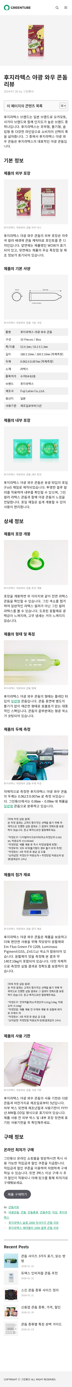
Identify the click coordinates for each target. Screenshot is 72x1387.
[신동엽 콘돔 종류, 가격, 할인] (11, 1312)
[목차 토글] (60, 105)
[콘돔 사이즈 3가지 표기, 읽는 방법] (11, 1261)
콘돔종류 (33, 1212)
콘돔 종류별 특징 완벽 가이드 (41, 1324)
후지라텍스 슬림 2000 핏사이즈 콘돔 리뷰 (33, 1223)
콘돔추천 (45, 1212)
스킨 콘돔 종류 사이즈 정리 (40, 1290)
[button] (57, 7)
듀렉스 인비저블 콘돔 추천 (39, 1273)
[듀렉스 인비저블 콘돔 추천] (11, 1278)
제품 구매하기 (17, 1194)
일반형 (15, 701)
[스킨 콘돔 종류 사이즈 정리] (11, 1295)
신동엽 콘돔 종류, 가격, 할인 (41, 1307)
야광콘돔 (13, 1212)
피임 (55, 1212)
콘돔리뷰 (13, 1207)
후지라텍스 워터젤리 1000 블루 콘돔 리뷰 (33, 1228)
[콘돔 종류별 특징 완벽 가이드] (11, 1329)
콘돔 (23, 1212)
